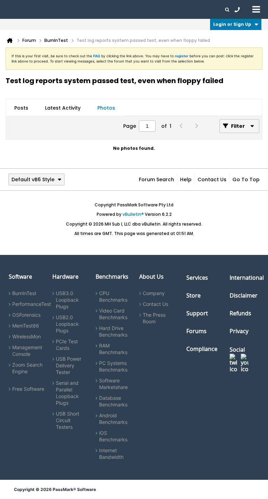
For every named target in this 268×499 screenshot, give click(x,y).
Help (186, 179)
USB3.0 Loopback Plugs (67, 299)
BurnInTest (24, 293)
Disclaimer (244, 295)
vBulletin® (133, 214)
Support (137, 9)
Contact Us (212, 179)
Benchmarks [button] (70, 9)
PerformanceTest (31, 304)
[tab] (21, 108)
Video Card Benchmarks (113, 314)
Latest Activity (63, 107)
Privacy (239, 331)
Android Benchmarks (113, 418)
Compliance (201, 349)
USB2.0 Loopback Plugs (67, 323)
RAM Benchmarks (113, 349)
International (247, 277)
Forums (185, 9)
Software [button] (15, 9)
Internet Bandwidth (111, 453)
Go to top (246, 179)
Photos (106, 107)
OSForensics (26, 315)
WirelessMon (26, 336)
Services (197, 277)
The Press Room (154, 318)
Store (193, 295)
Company (154, 293)
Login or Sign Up (232, 24)
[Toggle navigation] (256, 9)
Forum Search (156, 179)
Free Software (28, 389)
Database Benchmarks (113, 401)
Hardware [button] (41, 9)
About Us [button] (161, 9)
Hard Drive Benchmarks (113, 331)
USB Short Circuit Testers (67, 420)
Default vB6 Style (33, 179)
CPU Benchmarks (113, 296)
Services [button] (98, 9)
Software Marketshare (113, 383)
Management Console (27, 350)
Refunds (240, 313)
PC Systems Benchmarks (113, 366)
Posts (21, 107)
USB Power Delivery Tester (68, 365)
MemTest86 (25, 326)
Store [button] (118, 9)
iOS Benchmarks (113, 436)
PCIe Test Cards (67, 344)
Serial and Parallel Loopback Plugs (67, 393)
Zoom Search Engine (27, 368)
